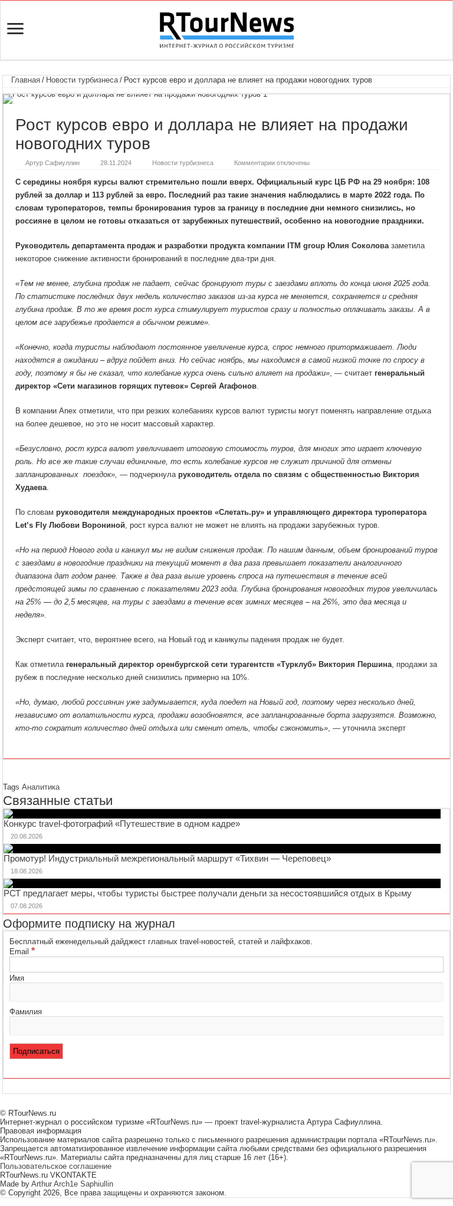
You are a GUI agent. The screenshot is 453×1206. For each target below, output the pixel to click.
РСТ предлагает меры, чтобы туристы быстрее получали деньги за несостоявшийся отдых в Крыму (208, 893)
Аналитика (41, 787)
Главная (24, 79)
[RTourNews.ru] (227, 28)
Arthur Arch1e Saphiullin (72, 1183)
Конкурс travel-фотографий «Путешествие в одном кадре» (122, 824)
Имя (16, 978)
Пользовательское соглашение (55, 1166)
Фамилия (25, 1011)
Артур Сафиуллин (52, 162)
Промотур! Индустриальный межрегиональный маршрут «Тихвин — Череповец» (167, 858)
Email (22, 951)
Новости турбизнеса (82, 79)
